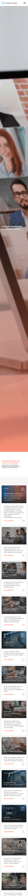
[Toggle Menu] (25, 3)
